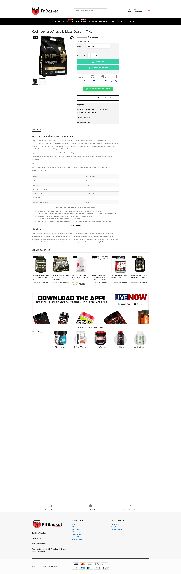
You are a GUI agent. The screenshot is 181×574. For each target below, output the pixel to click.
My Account (75, 524)
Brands (57, 21)
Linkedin (147, 566)
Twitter (143, 566)
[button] (32, 56)
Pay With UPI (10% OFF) (99, 68)
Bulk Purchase (81, 20)
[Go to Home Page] (32, 27)
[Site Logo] (45, 10)
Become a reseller (116, 532)
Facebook (139, 566)
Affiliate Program (116, 529)
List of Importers (75, 225)
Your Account (129, 21)
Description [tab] (36, 129)
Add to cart (99, 62)
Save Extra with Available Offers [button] (99, 98)
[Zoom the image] (90, 293)
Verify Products (116, 527)
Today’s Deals (68, 20)
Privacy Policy (76, 537)
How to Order (76, 529)
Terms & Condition (77, 539)
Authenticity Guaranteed (98, 21)
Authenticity (115, 524)
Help (112, 21)
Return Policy (76, 532)
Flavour (80, 46)
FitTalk (119, 21)
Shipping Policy (76, 534)
